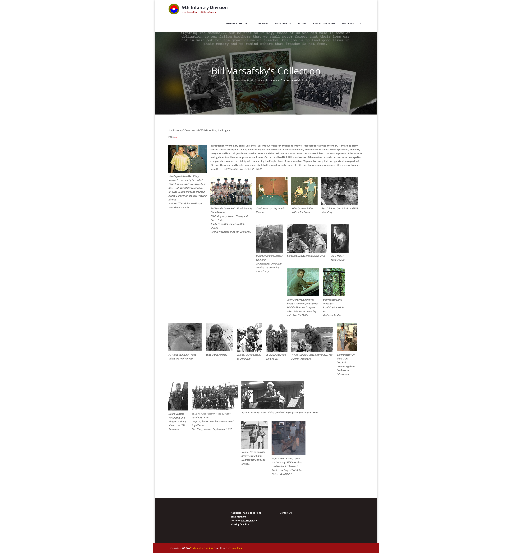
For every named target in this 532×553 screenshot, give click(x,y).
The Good (348, 23)
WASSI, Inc (247, 520)
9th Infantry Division (205, 7)
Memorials (262, 23)
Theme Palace (236, 548)
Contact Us (286, 512)
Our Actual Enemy (324, 23)
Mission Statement (237, 23)
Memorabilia (283, 23)
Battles (302, 23)
